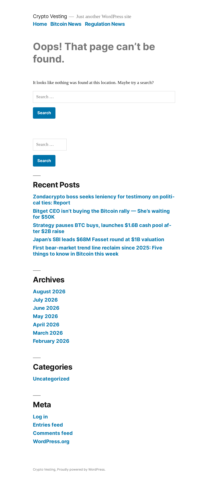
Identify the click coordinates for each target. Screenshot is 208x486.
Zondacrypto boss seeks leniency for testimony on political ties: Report (104, 200)
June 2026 (46, 308)
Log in (40, 417)
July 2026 (45, 300)
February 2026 (51, 341)
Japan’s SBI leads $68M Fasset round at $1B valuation (98, 239)
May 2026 (45, 316)
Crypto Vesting (50, 16)
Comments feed (53, 433)
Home (40, 24)
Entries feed (48, 425)
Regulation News (105, 24)
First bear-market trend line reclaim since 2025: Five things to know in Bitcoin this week (97, 251)
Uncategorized (51, 379)
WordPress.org (51, 441)
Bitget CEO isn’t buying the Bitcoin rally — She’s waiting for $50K (101, 214)
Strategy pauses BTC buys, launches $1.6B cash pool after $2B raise (102, 228)
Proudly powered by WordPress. (81, 469)
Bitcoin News (65, 24)
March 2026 (48, 333)
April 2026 (46, 324)
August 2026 (49, 291)
